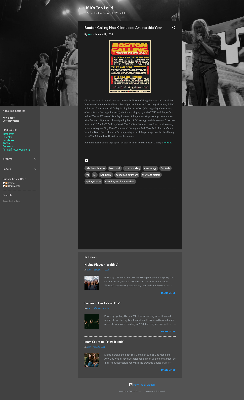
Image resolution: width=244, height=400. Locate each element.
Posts (11, 183)
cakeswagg (150, 168)
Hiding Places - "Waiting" (101, 264)
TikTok (6, 143)
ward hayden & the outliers (119, 181)
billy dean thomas (95, 168)
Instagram (8, 133)
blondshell (114, 168)
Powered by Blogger (144, 384)
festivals (165, 168)
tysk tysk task (93, 181)
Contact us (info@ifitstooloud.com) (16, 148)
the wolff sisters (151, 174)
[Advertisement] (195, 70)
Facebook (8, 140)
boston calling (132, 168)
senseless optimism (127, 174)
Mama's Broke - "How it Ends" (104, 342)
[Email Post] (86, 161)
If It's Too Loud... (101, 8)
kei (94, 174)
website (167, 142)
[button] (174, 28)
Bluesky (7, 137)
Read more (168, 293)
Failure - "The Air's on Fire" (102, 303)
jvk (87, 174)
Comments (13, 186)
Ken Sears (106, 174)
